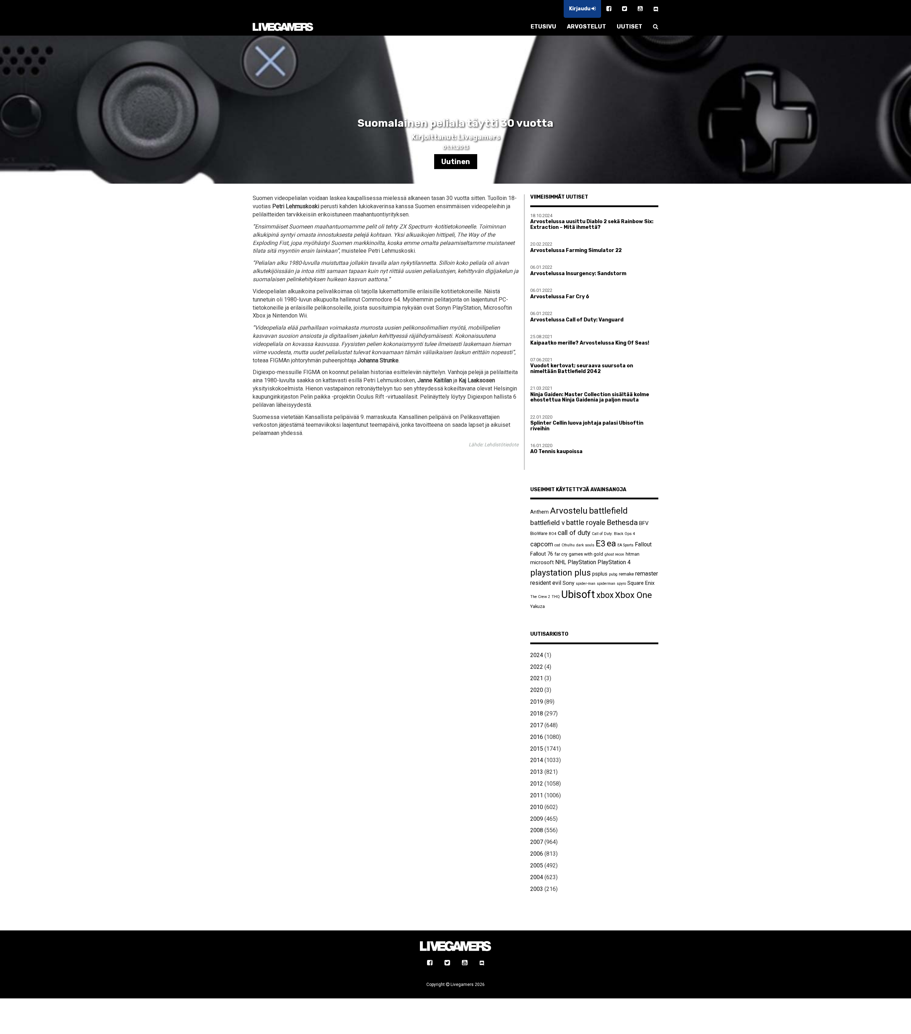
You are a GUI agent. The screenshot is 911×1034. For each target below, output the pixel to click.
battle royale (585, 522)
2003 (536, 889)
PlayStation (582, 562)
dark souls (585, 545)
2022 (536, 666)
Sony (568, 583)
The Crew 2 (540, 596)
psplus (599, 574)
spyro (621, 583)
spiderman (606, 583)
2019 (536, 701)
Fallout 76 (541, 554)
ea (611, 543)
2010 (536, 807)
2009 (536, 818)
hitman (632, 554)
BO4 (552, 533)
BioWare (538, 533)
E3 (600, 544)
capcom (541, 544)
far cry (560, 554)
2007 (536, 842)
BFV (643, 523)
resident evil (545, 582)
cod (557, 545)
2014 (536, 760)
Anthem (539, 512)
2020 (536, 690)
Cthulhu (568, 545)
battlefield (608, 511)
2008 (536, 830)
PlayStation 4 (614, 562)
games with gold (586, 554)
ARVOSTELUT (586, 26)
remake (626, 574)
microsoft (542, 562)
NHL (560, 562)
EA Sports (625, 545)
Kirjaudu (580, 9)
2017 (536, 725)
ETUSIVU (543, 26)
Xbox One (633, 595)
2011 (536, 795)
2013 (536, 771)
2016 (536, 737)
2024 (536, 655)
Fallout (643, 544)
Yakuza (537, 606)
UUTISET (629, 26)
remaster (646, 573)
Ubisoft (578, 594)
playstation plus (560, 573)
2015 (536, 748)
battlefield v (547, 523)
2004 (536, 877)
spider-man (585, 583)
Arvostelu (569, 510)
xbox (605, 595)
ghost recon (614, 554)
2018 (536, 713)
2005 (536, 865)
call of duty (574, 533)
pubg (613, 574)
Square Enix (640, 583)
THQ (556, 596)
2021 (536, 678)
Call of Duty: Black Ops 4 (613, 533)
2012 (536, 783)
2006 (536, 853)
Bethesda (622, 522)
